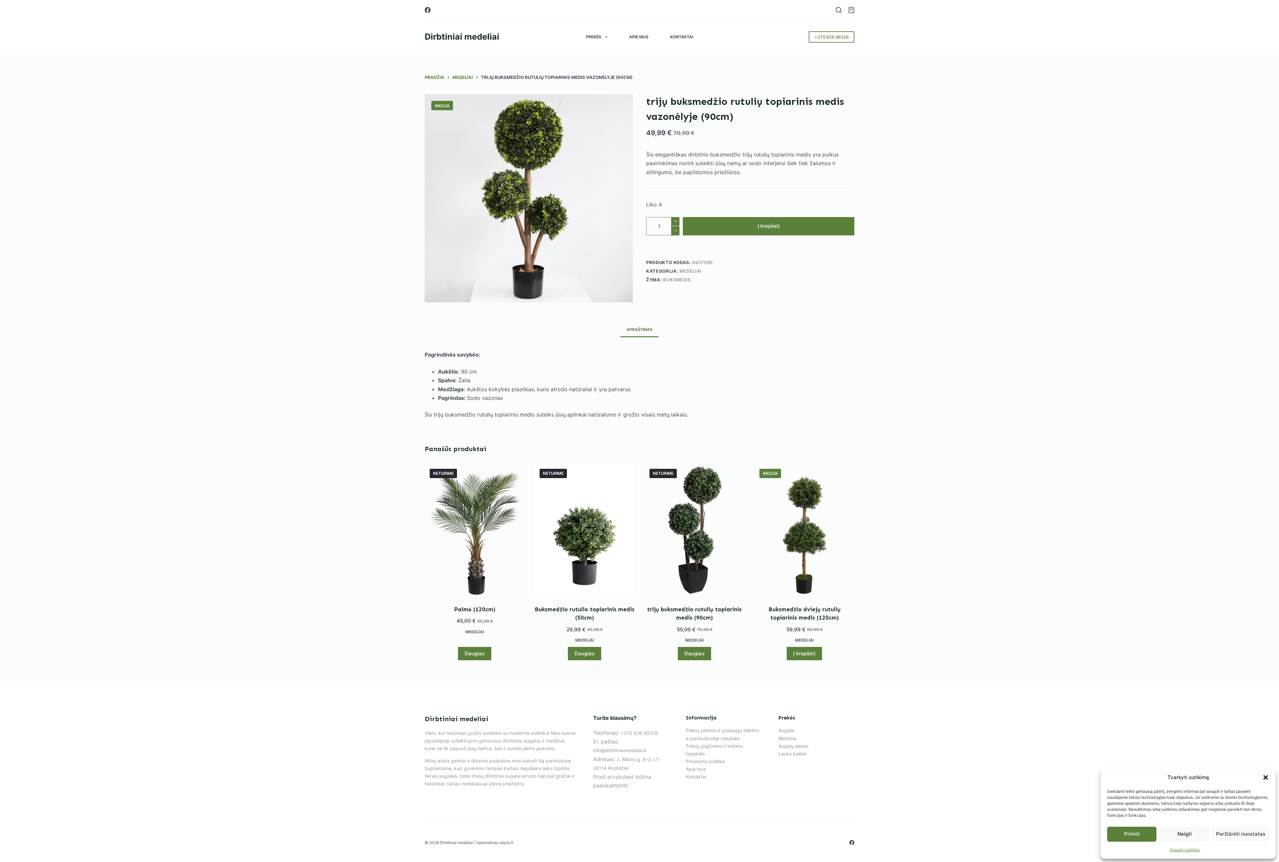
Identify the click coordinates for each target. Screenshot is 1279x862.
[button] (1265, 777)
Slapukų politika (1185, 849)
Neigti (1184, 834)
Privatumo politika (705, 761)
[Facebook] (428, 10)
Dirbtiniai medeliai (462, 37)
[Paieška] (839, 10)
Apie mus (638, 36)
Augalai (786, 730)
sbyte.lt (506, 842)
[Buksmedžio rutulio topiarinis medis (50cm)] (585, 530)
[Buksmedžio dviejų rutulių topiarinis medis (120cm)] (804, 530)
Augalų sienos (793, 746)
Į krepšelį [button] (804, 653)
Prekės (593, 36)
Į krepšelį (769, 226)
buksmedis (677, 280)
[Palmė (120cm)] (475, 530)
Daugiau (475, 653)
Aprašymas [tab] (639, 329)
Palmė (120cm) (474, 609)
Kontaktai (681, 36)
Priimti (1132, 834)
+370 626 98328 (831, 37)
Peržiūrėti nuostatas (1240, 834)
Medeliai (690, 271)
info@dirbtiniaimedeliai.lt (619, 750)
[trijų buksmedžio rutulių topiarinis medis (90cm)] (694, 530)
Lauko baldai (792, 753)
